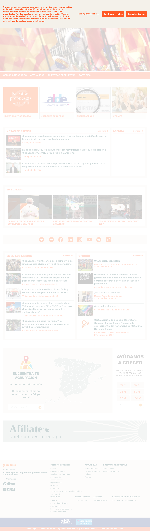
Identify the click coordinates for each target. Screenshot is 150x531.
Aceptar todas (136, 14)
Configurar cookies (89, 14)
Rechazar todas (113, 14)
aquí (42, 21)
